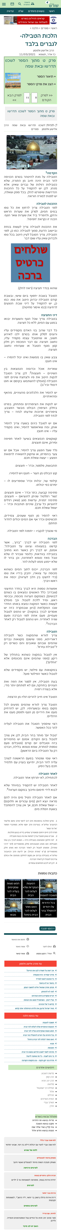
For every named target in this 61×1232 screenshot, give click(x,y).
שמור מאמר (20, 946)
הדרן (52, 1105)
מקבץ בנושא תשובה (45, 1123)
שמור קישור (20, 953)
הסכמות (51, 1047)
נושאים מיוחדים (36, 11)
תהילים (51, 1095)
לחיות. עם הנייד (49, 1213)
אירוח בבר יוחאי (49, 1193)
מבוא (13, 914)
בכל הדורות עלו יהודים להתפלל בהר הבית (48, 908)
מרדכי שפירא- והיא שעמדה (43, 974)
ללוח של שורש (30, 1150)
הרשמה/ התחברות (27, 3)
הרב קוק (50, 1076)
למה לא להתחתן (47, 991)
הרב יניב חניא (48, 1080)
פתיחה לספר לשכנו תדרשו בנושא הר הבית (38, 1052)
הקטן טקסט (41, 953)
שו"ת (20, 11)
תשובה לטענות (48, 895)
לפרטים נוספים (30, 1205)
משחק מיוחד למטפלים (46, 1157)
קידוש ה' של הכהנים (46, 1004)
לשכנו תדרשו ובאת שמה (28, 125)
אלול (52, 1091)
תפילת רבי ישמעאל (45, 1087)
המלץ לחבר (47, 946)
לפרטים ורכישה (31, 1167)
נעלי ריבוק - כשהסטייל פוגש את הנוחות (39, 1000)
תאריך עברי (49, 1102)
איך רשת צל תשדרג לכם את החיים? (40, 970)
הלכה (35, 28)
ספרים (44, 28)
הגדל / (49, 953)
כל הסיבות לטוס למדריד (45, 979)
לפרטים (30, 1185)
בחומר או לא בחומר (46, 983)
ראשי (54, 28)
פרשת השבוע (47, 1073)
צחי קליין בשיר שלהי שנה (43, 1127)
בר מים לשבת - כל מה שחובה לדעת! (40, 1056)
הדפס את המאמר (18, 939)
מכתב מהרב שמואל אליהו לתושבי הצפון (39, 987)
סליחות (51, 1084)
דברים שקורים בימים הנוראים (43, 995)
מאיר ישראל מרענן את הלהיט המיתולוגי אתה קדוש (34, 1008)
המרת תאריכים (47, 1098)
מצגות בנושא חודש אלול (43, 1130)
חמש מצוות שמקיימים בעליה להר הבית (13, 889)
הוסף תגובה (47, 928)
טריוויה (10, 11)
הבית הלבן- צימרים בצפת (45, 1175)
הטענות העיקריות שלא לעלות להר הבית (31, 889)
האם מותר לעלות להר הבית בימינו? (31, 910)
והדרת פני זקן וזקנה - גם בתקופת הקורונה (38, 1060)
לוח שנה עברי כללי (48, 1140)
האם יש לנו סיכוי (30, 1226)
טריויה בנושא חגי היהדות (43, 1120)
